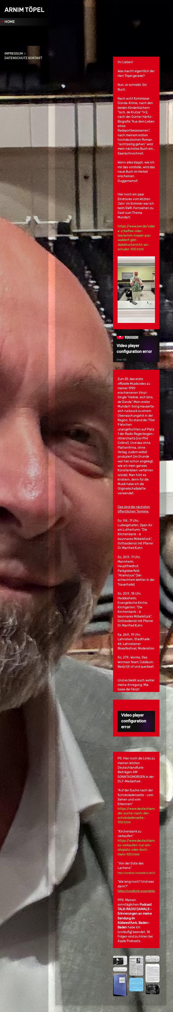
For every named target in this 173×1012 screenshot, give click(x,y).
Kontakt (35, 58)
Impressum (14, 54)
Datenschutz (16, 58)
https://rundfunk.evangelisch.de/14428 (145, 891)
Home (10, 22)
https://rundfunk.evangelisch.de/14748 (138, 872)
